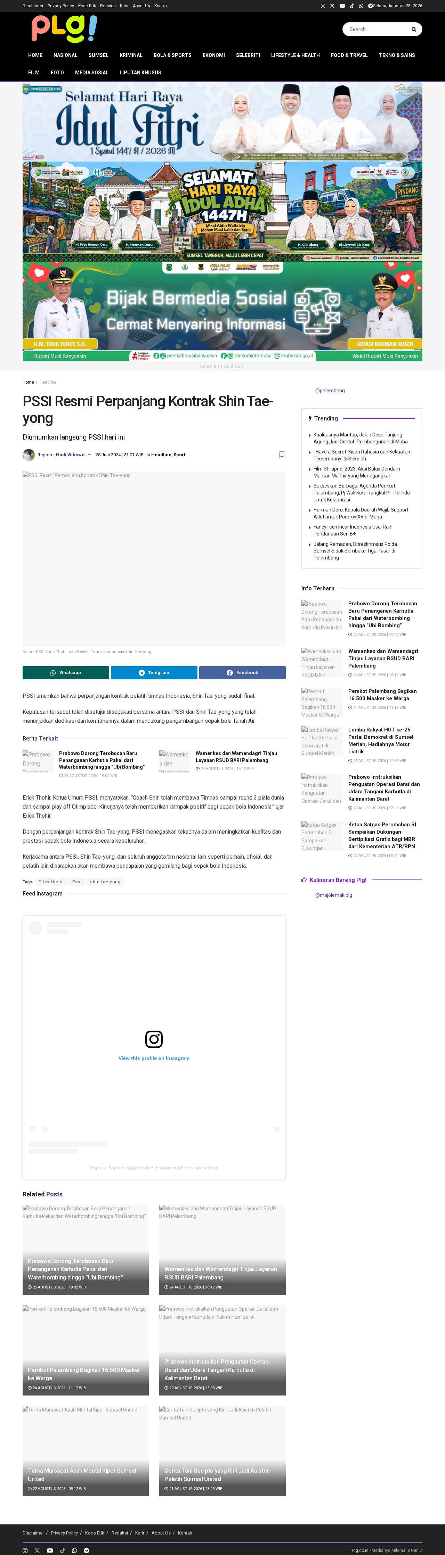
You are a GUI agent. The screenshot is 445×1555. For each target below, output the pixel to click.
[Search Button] (415, 29)
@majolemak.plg (333, 895)
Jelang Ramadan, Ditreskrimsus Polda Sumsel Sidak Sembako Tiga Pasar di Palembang (355, 550)
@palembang (330, 390)
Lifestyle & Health (295, 55)
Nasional (66, 55)
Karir (124, 5)
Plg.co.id (360, 1550)
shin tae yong (105, 881)
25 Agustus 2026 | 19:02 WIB (90, 776)
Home (35, 55)
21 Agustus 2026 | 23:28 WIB (195, 1489)
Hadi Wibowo (70, 454)
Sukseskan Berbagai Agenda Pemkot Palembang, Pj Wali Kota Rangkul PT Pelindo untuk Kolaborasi (362, 492)
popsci (141, 1167)
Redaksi (108, 5)
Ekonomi (214, 55)
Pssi (77, 881)
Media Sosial (91, 72)
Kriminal (131, 55)
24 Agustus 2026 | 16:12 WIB (227, 769)
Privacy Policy (61, 5)
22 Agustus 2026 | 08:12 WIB (59, 1489)
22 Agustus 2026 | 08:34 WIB (379, 855)
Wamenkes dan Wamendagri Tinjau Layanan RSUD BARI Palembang (383, 658)
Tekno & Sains (397, 55)
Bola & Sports (173, 55)
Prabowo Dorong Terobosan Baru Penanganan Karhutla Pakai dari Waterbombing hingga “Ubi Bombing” (102, 760)
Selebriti (248, 55)
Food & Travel (349, 55)
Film (34, 72)
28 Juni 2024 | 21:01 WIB (120, 454)
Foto (57, 72)
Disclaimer (33, 5)
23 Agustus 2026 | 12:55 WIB (379, 761)
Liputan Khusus (140, 72)
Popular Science (108, 1167)
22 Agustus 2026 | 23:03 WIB (195, 1388)
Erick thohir (51, 881)
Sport (179, 454)
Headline (48, 382)
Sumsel (98, 55)
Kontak (161, 5)
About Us (141, 5)
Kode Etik (87, 5)
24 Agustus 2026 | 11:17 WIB (59, 1388)
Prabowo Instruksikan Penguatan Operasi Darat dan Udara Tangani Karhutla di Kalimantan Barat (216, 1370)
